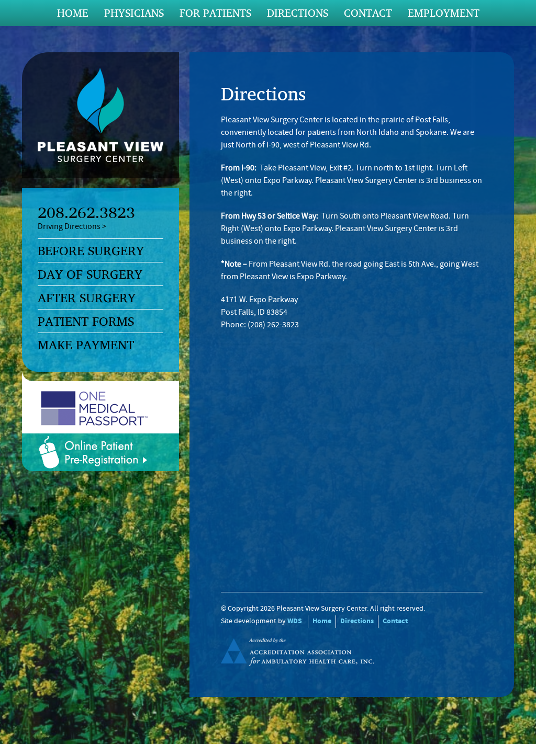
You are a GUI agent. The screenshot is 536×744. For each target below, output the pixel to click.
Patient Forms (86, 321)
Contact (368, 12)
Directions (297, 12)
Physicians (134, 12)
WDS (294, 621)
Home (72, 12)
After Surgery (87, 297)
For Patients (215, 12)
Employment (443, 12)
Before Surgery (91, 250)
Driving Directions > (72, 227)
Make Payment (86, 344)
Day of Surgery (90, 274)
